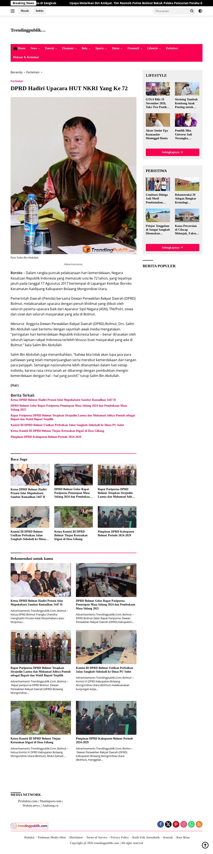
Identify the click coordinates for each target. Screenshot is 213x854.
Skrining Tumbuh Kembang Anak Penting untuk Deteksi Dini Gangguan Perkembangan (186, 103)
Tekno (115, 48)
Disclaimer (76, 837)
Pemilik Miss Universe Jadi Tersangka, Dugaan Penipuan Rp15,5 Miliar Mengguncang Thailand (186, 134)
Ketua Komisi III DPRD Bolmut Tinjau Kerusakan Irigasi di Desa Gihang (57, 430)
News (33, 48)
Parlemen (17, 81)
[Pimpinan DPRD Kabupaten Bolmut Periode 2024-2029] (117, 517)
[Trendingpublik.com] (29, 824)
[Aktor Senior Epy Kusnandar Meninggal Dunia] (158, 120)
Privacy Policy (120, 837)
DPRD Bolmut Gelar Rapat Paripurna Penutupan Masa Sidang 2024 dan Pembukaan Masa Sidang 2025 (69, 407)
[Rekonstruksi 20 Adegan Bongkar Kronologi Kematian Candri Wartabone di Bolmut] (187, 184)
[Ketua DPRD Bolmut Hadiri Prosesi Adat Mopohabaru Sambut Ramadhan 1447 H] (30, 474)
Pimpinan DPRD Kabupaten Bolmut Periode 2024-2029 (46, 436)
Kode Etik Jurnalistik (146, 837)
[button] (192, 10)
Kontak (168, 837)
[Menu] (13, 11)
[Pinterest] (176, 824)
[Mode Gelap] (200, 11)
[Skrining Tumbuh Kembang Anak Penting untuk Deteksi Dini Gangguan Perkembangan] (187, 89)
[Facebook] (160, 824)
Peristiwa (172, 48)
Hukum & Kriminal (26, 57)
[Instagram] (183, 824)
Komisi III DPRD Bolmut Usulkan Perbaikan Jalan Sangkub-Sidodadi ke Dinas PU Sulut (67, 425)
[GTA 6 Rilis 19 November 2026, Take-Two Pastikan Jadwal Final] (158, 89)
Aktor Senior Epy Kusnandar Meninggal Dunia (157, 134)
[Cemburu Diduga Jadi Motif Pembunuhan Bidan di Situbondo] (158, 184)
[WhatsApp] (191, 824)
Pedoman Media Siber (52, 837)
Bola (84, 48)
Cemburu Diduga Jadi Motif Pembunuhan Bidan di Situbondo (157, 198)
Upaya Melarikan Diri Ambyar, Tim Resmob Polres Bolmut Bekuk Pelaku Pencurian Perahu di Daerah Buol (114, 3)
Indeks (39, 10)
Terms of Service (96, 837)
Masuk (25, 10)
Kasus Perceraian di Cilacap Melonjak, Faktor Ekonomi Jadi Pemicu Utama (186, 230)
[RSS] (199, 824)
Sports (99, 48)
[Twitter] (168, 824)
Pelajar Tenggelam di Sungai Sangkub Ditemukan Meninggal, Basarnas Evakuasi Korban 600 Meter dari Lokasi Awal (158, 230)
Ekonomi (68, 48)
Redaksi (29, 837)
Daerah (49, 48)
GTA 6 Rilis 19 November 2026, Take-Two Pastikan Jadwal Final (158, 103)
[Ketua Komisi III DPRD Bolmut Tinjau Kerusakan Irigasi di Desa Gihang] (73, 517)
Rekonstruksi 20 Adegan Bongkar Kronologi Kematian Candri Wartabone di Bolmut (186, 198)
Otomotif (133, 48)
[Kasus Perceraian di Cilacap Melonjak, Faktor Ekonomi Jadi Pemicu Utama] (187, 215)
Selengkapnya (171, 152)
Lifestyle (152, 48)
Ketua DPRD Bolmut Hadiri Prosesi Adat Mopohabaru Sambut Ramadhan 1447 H (63, 399)
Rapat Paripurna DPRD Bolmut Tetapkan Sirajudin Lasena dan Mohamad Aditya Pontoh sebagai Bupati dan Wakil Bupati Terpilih (73, 417)
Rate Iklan (183, 837)
